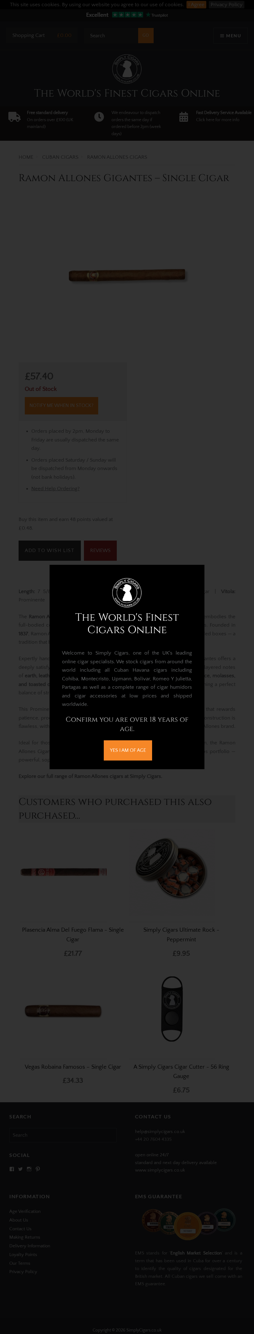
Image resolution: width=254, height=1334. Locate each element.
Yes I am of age (128, 750)
